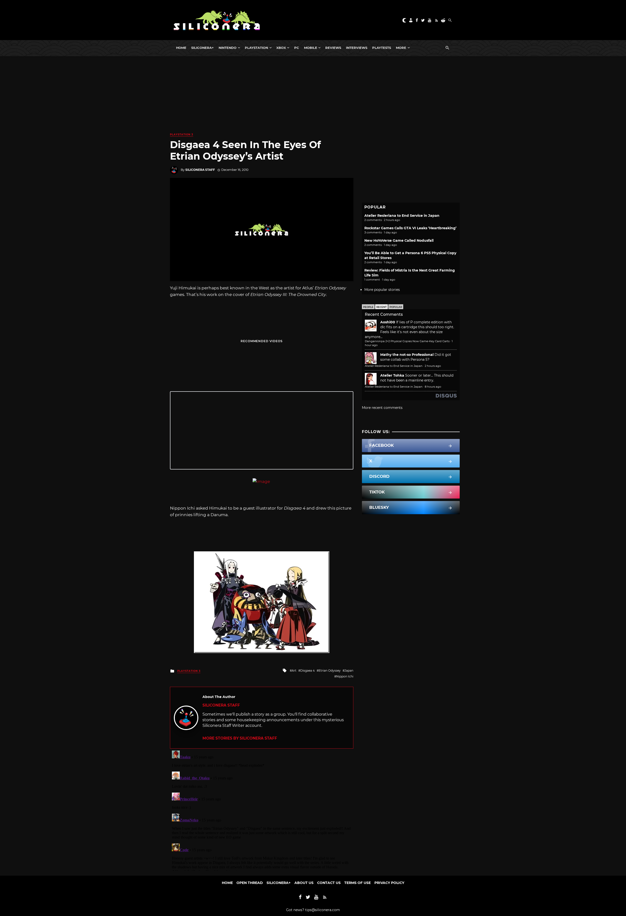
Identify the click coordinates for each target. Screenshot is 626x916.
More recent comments (382, 407)
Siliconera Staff (200, 170)
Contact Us (329, 883)
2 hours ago (433, 366)
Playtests (381, 48)
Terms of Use (357, 883)
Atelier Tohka (392, 375)
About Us (303, 883)
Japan (349, 670)
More (401, 48)
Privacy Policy (389, 883)
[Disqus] (261, 810)
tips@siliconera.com (322, 910)
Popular (396, 307)
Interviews (356, 48)
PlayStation (256, 48)
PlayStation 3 (181, 134)
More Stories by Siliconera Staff (239, 738)
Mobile (310, 48)
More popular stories (382, 289)
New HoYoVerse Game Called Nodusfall (399, 240)
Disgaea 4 (307, 670)
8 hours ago (433, 386)
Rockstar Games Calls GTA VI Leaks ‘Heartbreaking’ (410, 228)
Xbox (281, 48)
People (368, 307)
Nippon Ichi (344, 676)
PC (296, 48)
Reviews (333, 48)
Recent (381, 307)
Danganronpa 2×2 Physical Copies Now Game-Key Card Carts (407, 341)
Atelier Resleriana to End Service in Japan (401, 215)
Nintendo (227, 48)
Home (181, 48)
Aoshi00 (387, 322)
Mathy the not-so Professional (407, 354)
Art (294, 670)
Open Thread (249, 883)
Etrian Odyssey (330, 670)
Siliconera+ (202, 48)
